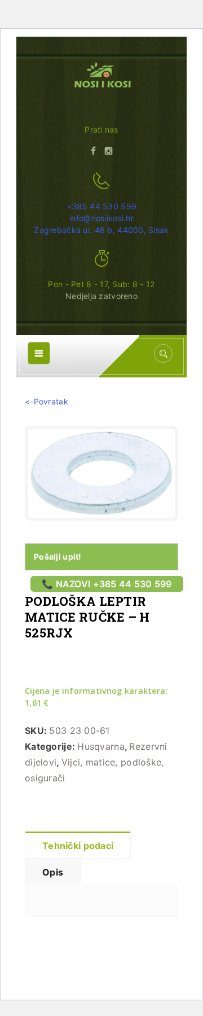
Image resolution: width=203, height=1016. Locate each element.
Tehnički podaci (77, 845)
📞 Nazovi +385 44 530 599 (107, 584)
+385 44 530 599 (101, 206)
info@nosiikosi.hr (101, 218)
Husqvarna (101, 746)
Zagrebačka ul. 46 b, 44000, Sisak (101, 230)
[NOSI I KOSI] (102, 76)
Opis (52, 872)
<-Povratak (46, 401)
